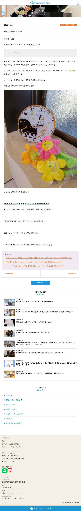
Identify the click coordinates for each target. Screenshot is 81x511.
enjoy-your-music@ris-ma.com (11, 493)
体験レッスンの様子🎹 (14, 400)
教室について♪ (11, 404)
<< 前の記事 (9, 273)
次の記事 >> (71, 273)
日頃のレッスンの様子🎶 (15, 414)
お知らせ (9, 395)
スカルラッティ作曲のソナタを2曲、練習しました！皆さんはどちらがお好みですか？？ (39, 258)
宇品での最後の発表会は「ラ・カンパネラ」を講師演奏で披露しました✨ (33, 262)
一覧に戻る (40, 282)
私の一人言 (10, 418)
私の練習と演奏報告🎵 (68, 25)
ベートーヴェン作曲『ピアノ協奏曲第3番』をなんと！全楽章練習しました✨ (35, 266)
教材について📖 (12, 409)
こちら (11, 456)
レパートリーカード (14, 53)
